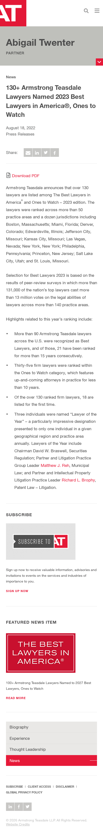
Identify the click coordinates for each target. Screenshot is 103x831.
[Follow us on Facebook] (19, 807)
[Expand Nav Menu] (97, 10)
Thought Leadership (28, 749)
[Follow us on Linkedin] (10, 807)
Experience (20, 738)
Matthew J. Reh (55, 465)
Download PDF (26, 175)
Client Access (39, 786)
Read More (16, 698)
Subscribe (14, 786)
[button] (17, 591)
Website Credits (18, 824)
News (11, 77)
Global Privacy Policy (24, 792)
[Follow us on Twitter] (27, 807)
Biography (19, 726)
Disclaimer (65, 786)
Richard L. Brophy (78, 479)
